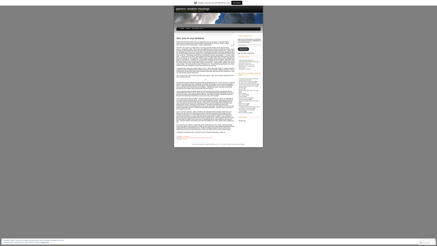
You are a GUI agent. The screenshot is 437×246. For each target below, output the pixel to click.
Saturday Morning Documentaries (249, 101)
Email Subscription (245, 35)
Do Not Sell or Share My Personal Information (232, 144)
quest (206, 137)
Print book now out (244, 63)
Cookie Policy (45, 242)
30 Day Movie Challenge (246, 81)
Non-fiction (242, 95)
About (188, 28)
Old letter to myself (244, 69)
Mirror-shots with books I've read (249, 90)
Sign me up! (243, 49)
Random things (243, 99)
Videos (241, 111)
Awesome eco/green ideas (247, 86)
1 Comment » (186, 136)
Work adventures (244, 112)
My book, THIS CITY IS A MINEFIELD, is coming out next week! (247, 66)
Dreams (185, 139)
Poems (241, 96)
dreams (190, 137)
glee (198, 137)
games (195, 137)
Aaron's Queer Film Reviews (247, 84)
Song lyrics (242, 105)
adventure (182, 137)
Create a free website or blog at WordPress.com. (205, 144)
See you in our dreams (190, 38)
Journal (241, 89)
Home (182, 28)
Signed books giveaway (246, 60)
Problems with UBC (245, 98)
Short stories (242, 104)
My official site (197, 28)
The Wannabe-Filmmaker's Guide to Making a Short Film (249, 107)
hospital (202, 137)
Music (240, 93)
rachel (210, 137)
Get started (236, 3)
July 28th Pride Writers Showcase (249, 61)
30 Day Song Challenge (246, 83)
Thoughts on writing (245, 109)
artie (187, 137)
